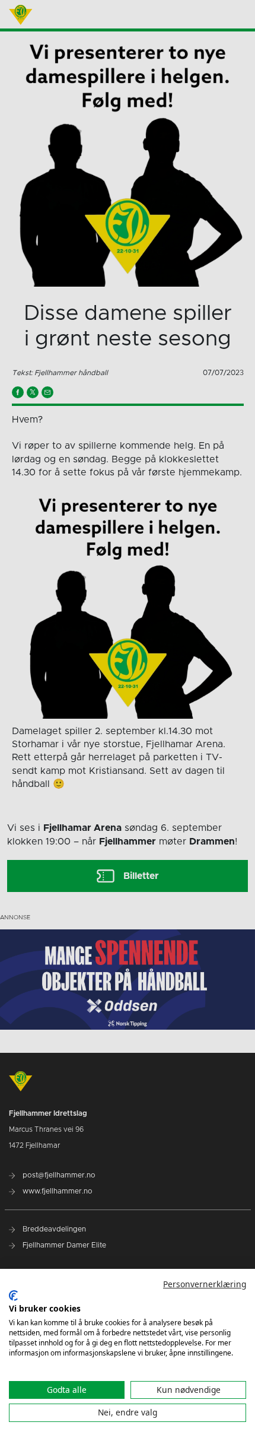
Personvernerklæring (204, 1284)
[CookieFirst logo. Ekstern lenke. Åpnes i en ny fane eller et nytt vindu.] (13, 1295)
